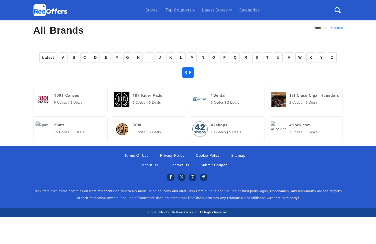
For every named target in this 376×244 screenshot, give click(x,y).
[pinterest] (203, 177)
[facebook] (170, 177)
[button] (338, 10)
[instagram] (192, 177)
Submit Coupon (214, 165)
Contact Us (179, 165)
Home (318, 28)
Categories (249, 10)
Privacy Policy (172, 155)
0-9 (188, 72)
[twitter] (181, 177)
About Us (150, 165)
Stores (151, 10)
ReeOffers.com (187, 212)
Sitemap (238, 155)
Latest (48, 57)
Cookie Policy (208, 155)
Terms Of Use (136, 155)
